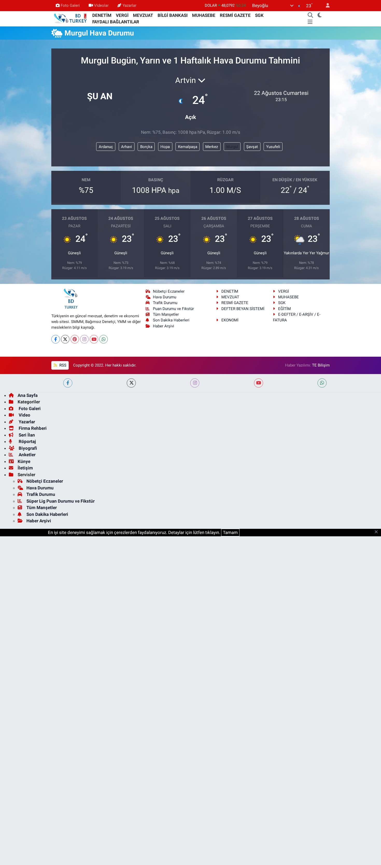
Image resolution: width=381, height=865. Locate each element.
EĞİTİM (284, 308)
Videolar (101, 5)
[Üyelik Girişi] (325, 5)
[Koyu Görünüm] (319, 15)
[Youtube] (94, 339)
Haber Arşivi (163, 326)
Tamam (230, 532)
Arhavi (126, 146)
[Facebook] (55, 339)
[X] (65, 339)
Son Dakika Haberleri (171, 320)
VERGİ (122, 15)
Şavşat (252, 146)
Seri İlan (26, 435)
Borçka (146, 146)
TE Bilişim (321, 365)
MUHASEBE (203, 15)
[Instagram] (84, 339)
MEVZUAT (143, 15)
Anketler (27, 454)
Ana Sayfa (28, 395)
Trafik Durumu (165, 302)
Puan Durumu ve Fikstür (173, 308)
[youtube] (258, 383)
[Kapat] (378, 532)
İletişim (25, 467)
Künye (24, 461)
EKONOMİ (229, 320)
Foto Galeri (70, 5)
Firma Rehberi (32, 428)
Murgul (232, 146)
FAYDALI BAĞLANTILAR (115, 21)
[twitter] (131, 383)
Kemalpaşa (187, 146)
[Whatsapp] (103, 339)
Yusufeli (273, 146)
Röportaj (27, 441)
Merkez (211, 146)
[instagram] (194, 383)
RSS (62, 365)
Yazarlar (129, 5)
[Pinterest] (74, 339)
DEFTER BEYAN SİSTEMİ (242, 308)
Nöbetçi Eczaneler (169, 291)
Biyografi (27, 448)
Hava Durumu (164, 297)
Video (24, 415)
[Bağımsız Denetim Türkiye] (70, 18)
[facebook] (67, 383)
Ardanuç (106, 146)
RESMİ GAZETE (235, 15)
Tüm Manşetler (166, 314)
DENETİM (101, 15)
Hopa (165, 146)
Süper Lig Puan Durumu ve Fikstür (60, 501)
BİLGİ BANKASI (173, 15)
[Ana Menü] (310, 22)
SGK (259, 15)
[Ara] (310, 15)
